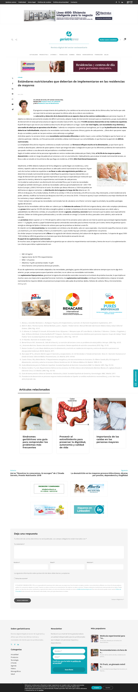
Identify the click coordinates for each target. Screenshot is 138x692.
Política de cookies (44, 2)
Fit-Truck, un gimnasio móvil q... (112, 665)
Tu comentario (19, 544)
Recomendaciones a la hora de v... (113, 651)
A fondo (53, 54)
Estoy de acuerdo (22, 578)
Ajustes (108, 688)
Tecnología (63, 54)
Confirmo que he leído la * (67, 662)
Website (90, 562)
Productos (43, 54)
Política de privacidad (60, 2)
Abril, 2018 (20, 94)
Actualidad (34, 54)
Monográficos (88, 54)
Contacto (74, 2)
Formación (99, 54)
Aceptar (96, 688)
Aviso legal (32, 2)
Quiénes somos (11, 2)
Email (52, 562)
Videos (13, 668)
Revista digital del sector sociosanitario (69, 47)
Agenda (71, 54)
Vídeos (78, 54)
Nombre (17, 562)
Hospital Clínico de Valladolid (50, 101)
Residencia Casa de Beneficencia (48, 103)
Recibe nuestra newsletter (108, 40)
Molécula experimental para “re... (112, 637)
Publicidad (22, 2)
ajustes (41, 690)
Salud (106, 54)
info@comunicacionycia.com (84, 589)
